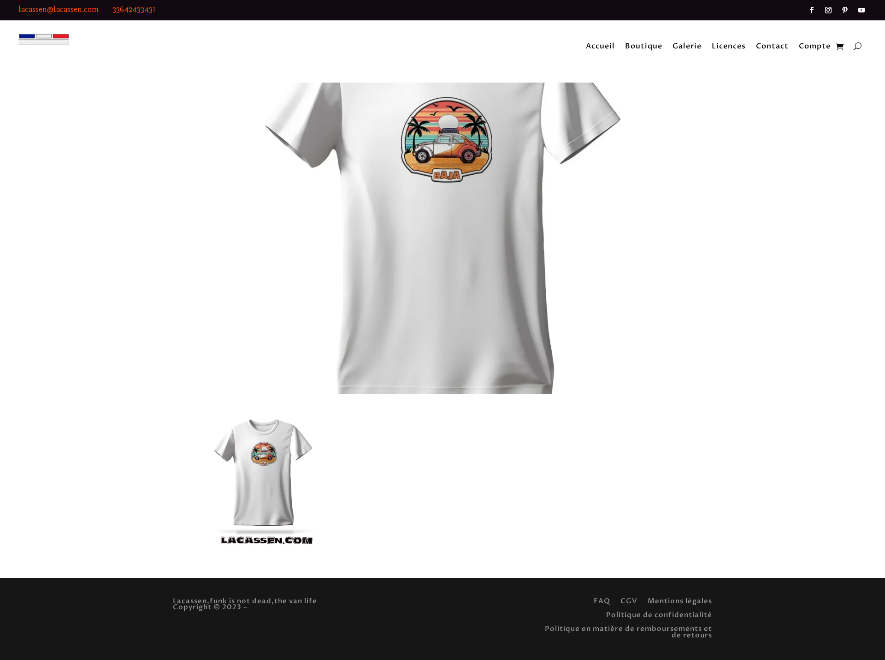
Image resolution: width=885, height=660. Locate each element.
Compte (815, 47)
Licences (729, 47)
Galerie (687, 47)
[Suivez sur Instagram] (828, 10)
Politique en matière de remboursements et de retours (628, 631)
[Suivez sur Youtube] (861, 10)
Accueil (600, 47)
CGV (628, 600)
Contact (772, 47)
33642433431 (133, 9)
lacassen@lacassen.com (58, 9)
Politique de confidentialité (659, 614)
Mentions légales (680, 600)
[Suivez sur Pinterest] (844, 10)
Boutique (643, 47)
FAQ (602, 600)
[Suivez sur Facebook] (811, 10)
